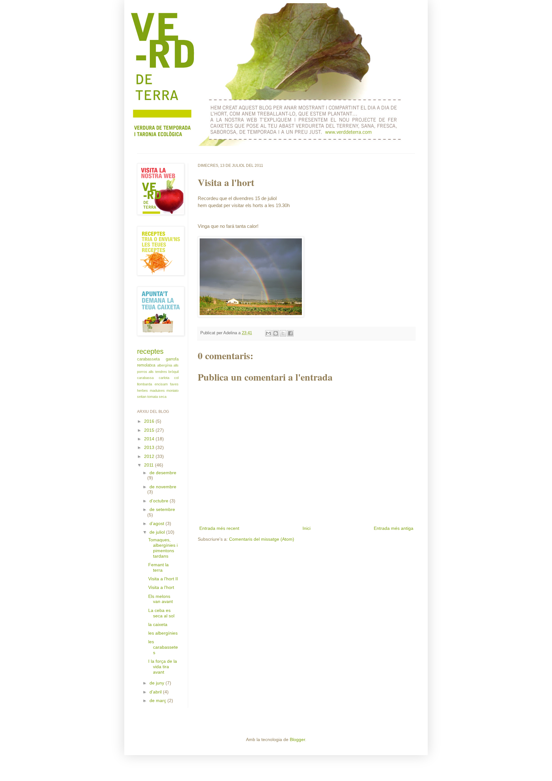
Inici (306, 528)
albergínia (164, 365)
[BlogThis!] (275, 333)
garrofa (172, 359)
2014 (150, 438)
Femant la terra (158, 567)
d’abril (156, 691)
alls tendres (158, 372)
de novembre (163, 486)
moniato (172, 390)
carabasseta (148, 359)
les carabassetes (163, 647)
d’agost (157, 523)
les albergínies (163, 633)
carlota (164, 378)
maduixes (157, 390)
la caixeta (157, 624)
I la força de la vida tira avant (162, 667)
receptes (150, 351)
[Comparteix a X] (283, 333)
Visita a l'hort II (163, 578)
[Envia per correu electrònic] (268, 333)
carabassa (145, 378)
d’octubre (160, 500)
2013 (150, 447)
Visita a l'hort (161, 587)
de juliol (158, 532)
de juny (157, 682)
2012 (150, 456)
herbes (142, 390)
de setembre (162, 509)
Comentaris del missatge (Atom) (261, 539)
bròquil (173, 372)
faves (174, 384)
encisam (161, 384)
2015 (150, 430)
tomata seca (156, 396)
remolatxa (146, 365)
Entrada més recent (219, 528)
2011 (149, 465)
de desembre (163, 472)
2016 (150, 421)
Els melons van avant (160, 599)
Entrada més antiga (393, 528)
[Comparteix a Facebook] (290, 333)
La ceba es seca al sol (161, 613)
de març (158, 700)
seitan (141, 396)
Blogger (297, 739)
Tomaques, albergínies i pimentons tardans (163, 547)
